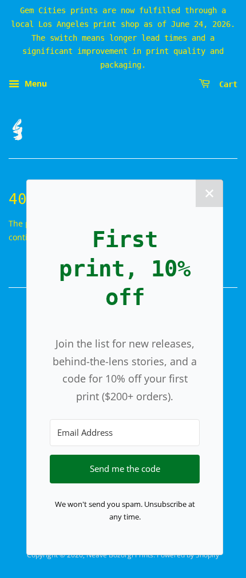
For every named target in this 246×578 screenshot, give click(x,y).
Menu (34, 83)
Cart (226, 84)
